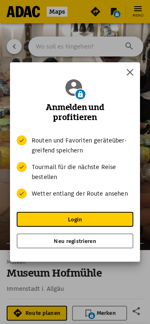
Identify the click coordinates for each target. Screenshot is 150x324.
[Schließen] (130, 72)
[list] (75, 167)
